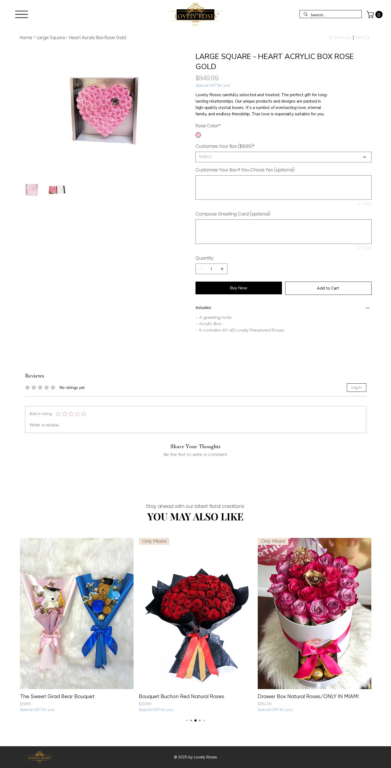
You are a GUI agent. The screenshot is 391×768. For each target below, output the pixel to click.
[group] (196, 625)
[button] (375, 14)
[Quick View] (77, 613)
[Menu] (22, 14)
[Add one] (222, 269)
